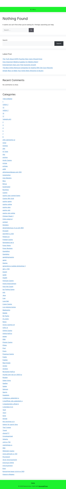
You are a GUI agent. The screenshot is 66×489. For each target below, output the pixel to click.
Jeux (4, 295)
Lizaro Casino (7, 304)
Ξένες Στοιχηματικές (10, 460)
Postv (4, 351)
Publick (5, 360)
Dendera (6, 225)
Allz (4, 154)
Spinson (5, 389)
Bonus (5, 184)
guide (4, 275)
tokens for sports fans (10, 424)
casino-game (7, 201)
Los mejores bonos (9, 307)
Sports (5, 392)
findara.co (6, 237)
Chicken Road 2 (8, 216)
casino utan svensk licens (11, 195)
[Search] (31, 30)
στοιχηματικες (8, 465)
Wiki (4, 448)
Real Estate (6, 363)
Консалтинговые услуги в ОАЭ (13, 471)
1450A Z (5, 110)
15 (3, 113)
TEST (4, 413)
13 (3, 107)
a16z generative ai (9, 140)
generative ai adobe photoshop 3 (14, 266)
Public (5, 357)
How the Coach (8, 286)
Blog (4, 181)
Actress (5, 146)
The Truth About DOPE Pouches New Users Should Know (22, 59)
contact (5, 222)
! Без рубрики (7, 99)
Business (6, 190)
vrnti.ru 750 (6, 442)
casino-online (7, 204)
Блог (4, 468)
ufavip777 (6, 433)
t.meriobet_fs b (8, 407)
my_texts (6, 319)
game (4, 260)
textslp (5, 419)
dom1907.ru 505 (8, 234)
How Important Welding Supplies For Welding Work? (20, 62)
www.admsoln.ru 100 (10, 454)
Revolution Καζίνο (9, 372)
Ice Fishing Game (8, 289)
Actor (4, 143)
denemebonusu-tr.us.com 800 (13, 228)
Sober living (7, 380)
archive (5, 157)
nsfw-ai (5, 328)
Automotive (6, 175)
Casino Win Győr (8, 198)
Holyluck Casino (8, 281)
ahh (4, 149)
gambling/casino (8, 257)
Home (33, 483)
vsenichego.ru (7, 445)
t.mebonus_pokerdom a (11, 398)
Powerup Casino (8, 354)
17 (3, 116)
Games (5, 263)
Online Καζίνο (7, 333)
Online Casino (7, 330)
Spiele (5, 386)
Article (5, 163)
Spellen (5, 383)
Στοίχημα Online (8, 463)
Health (5, 278)
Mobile (5, 313)
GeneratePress (43, 486)
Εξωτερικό (6, 457)
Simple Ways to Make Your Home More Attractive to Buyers (23, 71)
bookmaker (6, 187)
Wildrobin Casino (8, 451)
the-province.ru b (9, 421)
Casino (5, 193)
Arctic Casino (7, 160)
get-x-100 (6, 269)
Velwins (5, 439)
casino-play (7, 207)
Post (4, 348)
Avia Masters (7, 178)
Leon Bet (6, 301)
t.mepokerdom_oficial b (11, 404)
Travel (5, 430)
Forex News (7, 245)
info (4, 292)
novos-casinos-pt (9, 325)
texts (4, 416)
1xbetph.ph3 (7, 119)
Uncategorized (8, 436)
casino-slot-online (9, 213)
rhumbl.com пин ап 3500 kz (12, 374)
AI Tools (5, 151)
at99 (4, 169)
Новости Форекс (8, 474)
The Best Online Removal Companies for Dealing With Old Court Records (28, 68)
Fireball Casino (8, 239)
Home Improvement (9, 284)
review (5, 366)
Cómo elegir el (7, 219)
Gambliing (6, 251)
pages (5, 336)
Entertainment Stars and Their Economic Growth (19, 65)
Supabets (6, 395)
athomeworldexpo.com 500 (12, 172)
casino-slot (6, 210)
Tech (4, 410)
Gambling (6, 254)
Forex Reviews (8, 248)
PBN (4, 339)
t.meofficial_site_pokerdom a (13, 401)
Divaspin (5, 231)
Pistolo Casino (7, 342)
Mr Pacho (6, 316)
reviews (5, 369)
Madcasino (6, 310)
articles (5, 166)
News (5, 322)
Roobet (5, 377)
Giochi (5, 272)
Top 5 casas (7, 427)
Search (5, 40)
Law (4, 298)
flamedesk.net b (8, 242)
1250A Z (5, 104)
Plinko (5, 345)
